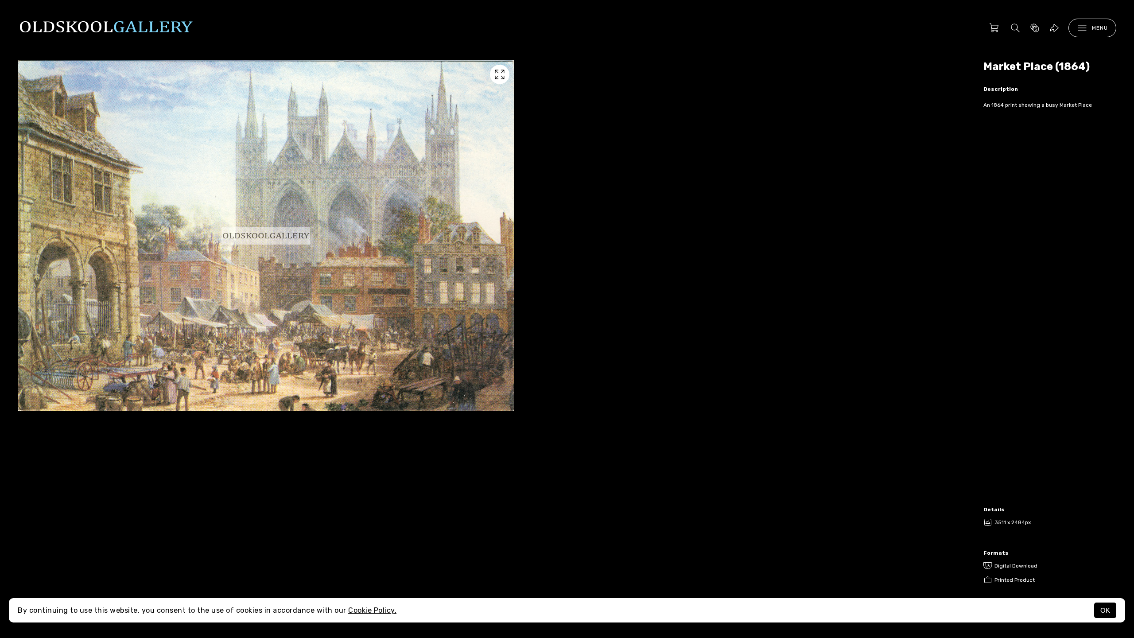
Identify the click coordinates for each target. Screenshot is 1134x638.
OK (1105, 610)
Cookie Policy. (372, 610)
